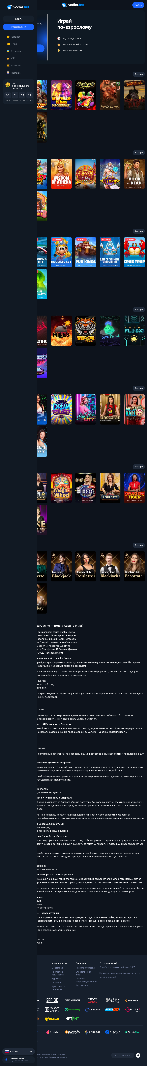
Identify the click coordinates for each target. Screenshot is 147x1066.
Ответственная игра (83, 973)
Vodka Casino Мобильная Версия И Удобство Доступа (39, 645)
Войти (138, 5)
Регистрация (18, 26)
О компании (57, 968)
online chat (121, 973)
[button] (18, 1051)
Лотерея (16, 65)
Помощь (16, 72)
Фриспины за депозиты (58, 988)
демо (61, 103)
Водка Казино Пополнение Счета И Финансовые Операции (42, 642)
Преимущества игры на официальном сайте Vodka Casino (41, 632)
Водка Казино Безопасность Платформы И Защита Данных (42, 649)
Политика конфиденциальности (85, 980)
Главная (15, 36)
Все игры (139, 74)
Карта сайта (82, 985)
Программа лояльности (58, 973)
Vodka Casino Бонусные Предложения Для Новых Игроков (42, 638)
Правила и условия (85, 968)
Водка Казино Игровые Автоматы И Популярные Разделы (42, 635)
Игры (12, 43)
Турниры (16, 51)
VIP (13, 58)
